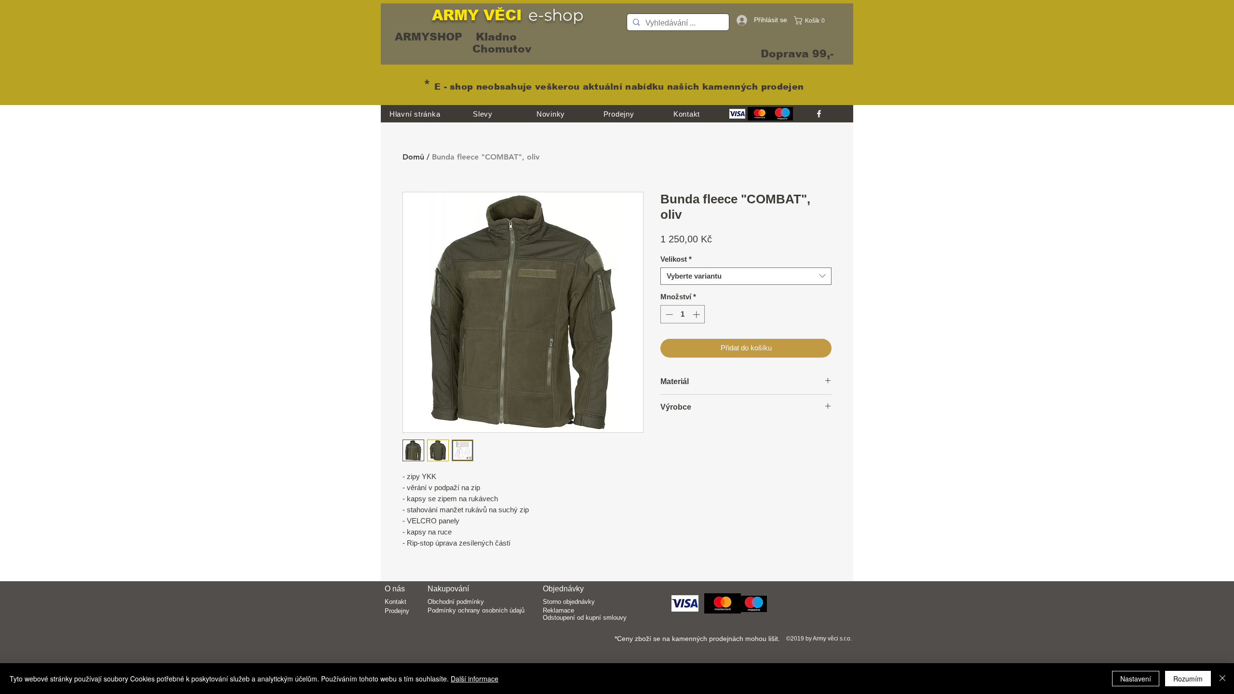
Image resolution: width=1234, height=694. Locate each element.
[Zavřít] (1222, 678)
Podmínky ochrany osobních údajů (476, 610)
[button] (812, 20)
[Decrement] (668, 314)
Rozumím (1188, 678)
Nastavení (1135, 678)
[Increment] (697, 314)
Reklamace (558, 610)
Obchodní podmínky (456, 601)
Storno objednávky (569, 601)
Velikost (676, 259)
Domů (413, 156)
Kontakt (395, 601)
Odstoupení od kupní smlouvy (585, 617)
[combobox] (746, 276)
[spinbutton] (683, 314)
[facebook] (819, 114)
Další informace (474, 678)
